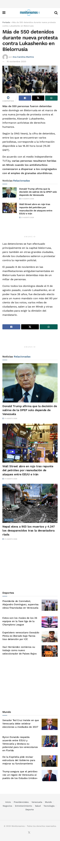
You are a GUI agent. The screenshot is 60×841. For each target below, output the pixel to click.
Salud (38, 806)
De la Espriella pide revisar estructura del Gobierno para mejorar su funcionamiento (18, 760)
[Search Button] (56, 12)
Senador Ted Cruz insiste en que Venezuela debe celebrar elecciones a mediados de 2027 (20, 723)
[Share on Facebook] (25, 98)
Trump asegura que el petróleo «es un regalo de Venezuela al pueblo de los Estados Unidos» (19, 775)
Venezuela (37, 802)
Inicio (8, 802)
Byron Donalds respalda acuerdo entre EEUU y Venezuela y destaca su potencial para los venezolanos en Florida (20, 744)
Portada (6, 22)
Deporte (29, 809)
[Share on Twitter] (38, 98)
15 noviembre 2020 (16, 61)
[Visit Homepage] (30, 13)
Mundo (8, 400)
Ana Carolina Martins (23, 57)
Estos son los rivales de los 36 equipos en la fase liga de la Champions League (19, 621)
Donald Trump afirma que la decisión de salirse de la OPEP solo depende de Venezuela (38, 192)
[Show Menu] (3, 12)
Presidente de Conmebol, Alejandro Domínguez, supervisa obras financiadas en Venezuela (20, 604)
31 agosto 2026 (27, 199)
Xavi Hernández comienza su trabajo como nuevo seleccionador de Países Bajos (19, 650)
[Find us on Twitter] (29, 832)
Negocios (7, 806)
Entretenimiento (23, 806)
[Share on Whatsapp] (51, 98)
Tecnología (49, 806)
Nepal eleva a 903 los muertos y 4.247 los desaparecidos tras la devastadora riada (28, 530)
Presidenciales (21, 802)
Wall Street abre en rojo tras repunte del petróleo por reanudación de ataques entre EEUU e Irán (27, 470)
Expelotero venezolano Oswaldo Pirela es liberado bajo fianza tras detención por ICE (20, 636)
